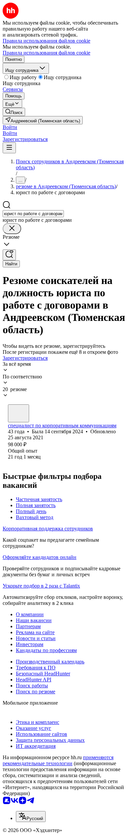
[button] (10, 127)
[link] (14, 112)
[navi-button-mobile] (9, 147)
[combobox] (33, 213)
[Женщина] (18, 413)
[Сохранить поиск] (9, 254)
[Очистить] (12, 228)
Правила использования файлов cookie (46, 53)
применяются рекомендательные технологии (58, 760)
